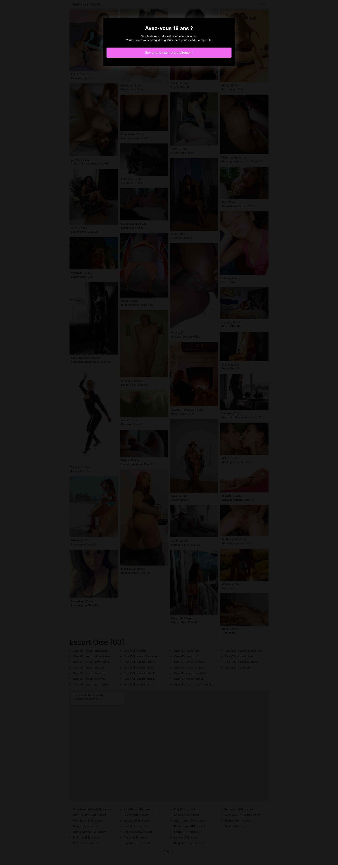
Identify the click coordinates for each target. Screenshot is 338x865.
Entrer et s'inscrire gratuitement (169, 52)
